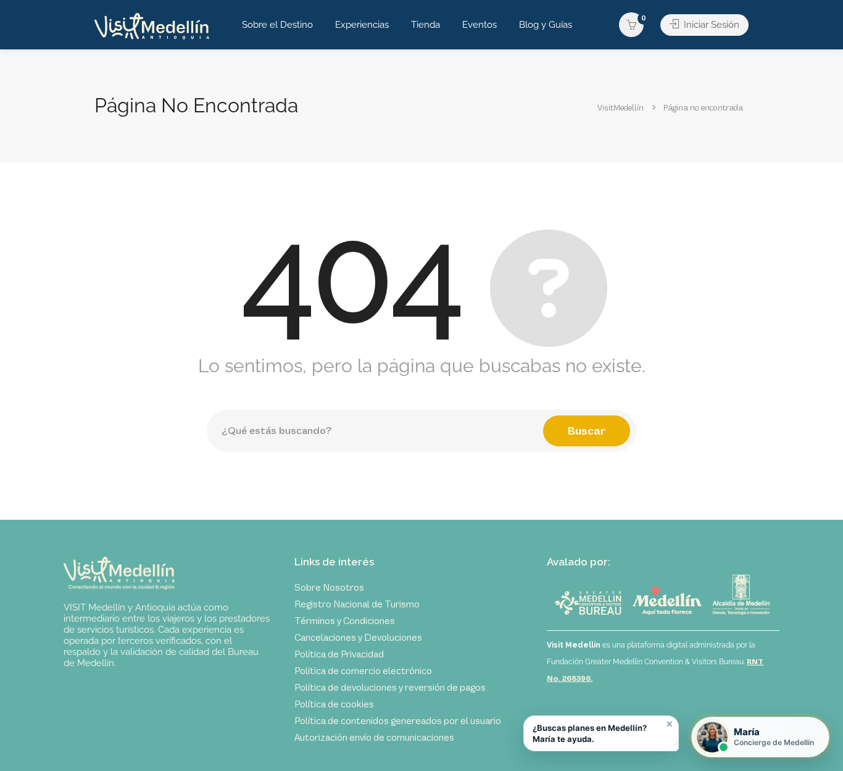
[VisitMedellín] (151, 25)
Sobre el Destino (277, 24)
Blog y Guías (545, 24)
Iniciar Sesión (710, 24)
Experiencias (362, 24)
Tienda (425, 24)
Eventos (479, 24)
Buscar (586, 431)
